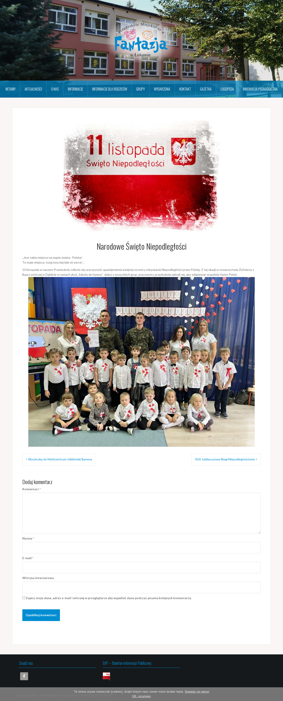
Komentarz (31, 489)
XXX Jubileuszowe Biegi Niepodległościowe (225, 459)
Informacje (75, 89)
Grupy (140, 89)
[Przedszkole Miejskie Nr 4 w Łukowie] (141, 40)
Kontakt (185, 89)
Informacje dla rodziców (109, 89)
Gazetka (206, 89)
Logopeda (227, 89)
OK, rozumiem (141, 696)
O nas (55, 89)
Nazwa (28, 538)
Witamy (10, 89)
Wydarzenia (162, 89)
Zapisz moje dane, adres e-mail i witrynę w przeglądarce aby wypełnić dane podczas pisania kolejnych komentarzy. (108, 598)
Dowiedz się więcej (197, 691)
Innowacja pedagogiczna (260, 89)
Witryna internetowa (38, 578)
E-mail (27, 558)
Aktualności (33, 89)
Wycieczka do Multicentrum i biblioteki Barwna (60, 459)
